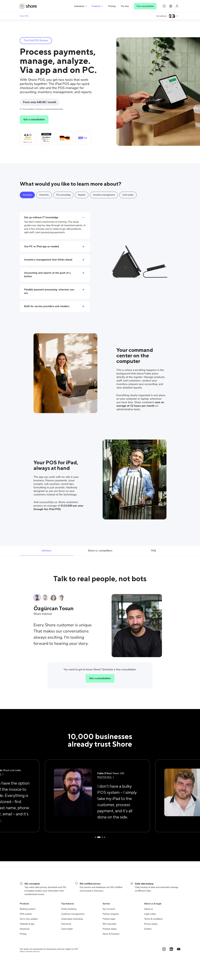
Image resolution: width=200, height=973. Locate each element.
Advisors (46, 550)
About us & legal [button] (152, 903)
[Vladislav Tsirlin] (45, 597)
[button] (80, 6)
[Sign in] (177, 6)
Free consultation (145, 6)
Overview (27, 194)
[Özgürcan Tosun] (37, 597)
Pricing (112, 6)
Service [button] (106, 903)
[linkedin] (171, 949)
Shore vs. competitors (100, 550)
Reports (81, 194)
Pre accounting (63, 194)
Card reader (128, 194)
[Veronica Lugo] (53, 597)
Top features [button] (67, 903)
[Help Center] (164, 6)
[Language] (170, 6)
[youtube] (178, 949)
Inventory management (104, 194)
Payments (44, 194)
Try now (125, 6)
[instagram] (164, 949)
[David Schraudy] (61, 597)
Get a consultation (34, 119)
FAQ (153, 550)
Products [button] (24, 903)
